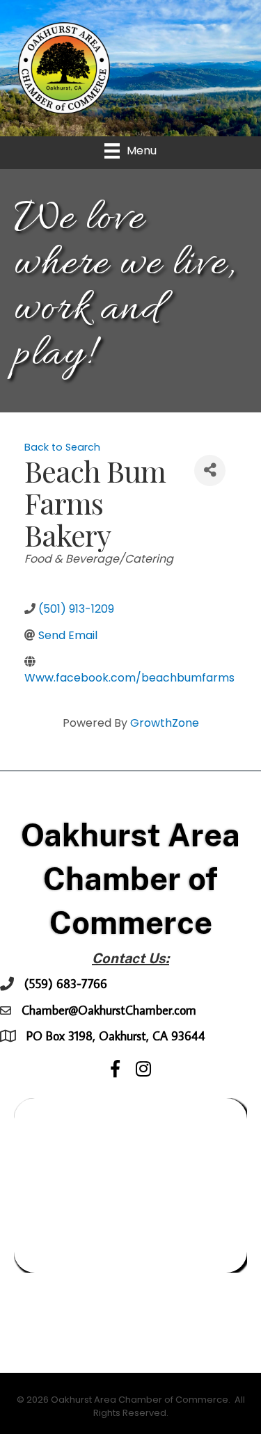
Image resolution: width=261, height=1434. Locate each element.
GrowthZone (164, 723)
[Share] (210, 470)
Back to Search (62, 447)
